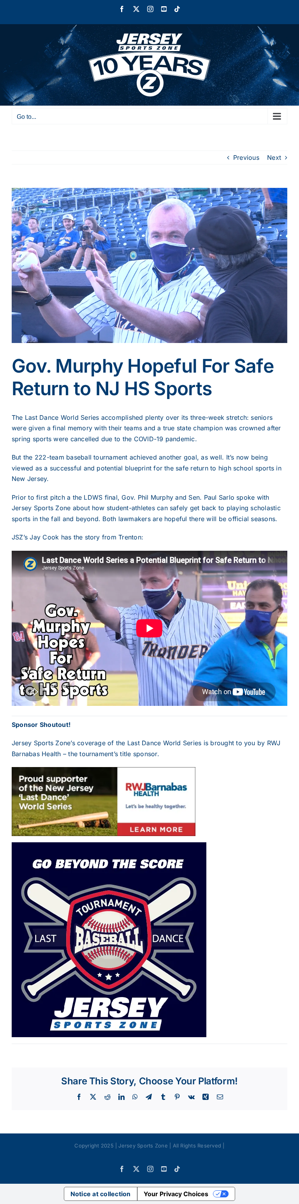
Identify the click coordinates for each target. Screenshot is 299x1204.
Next (274, 157)
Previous (246, 157)
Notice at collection (100, 1194)
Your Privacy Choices (176, 1194)
